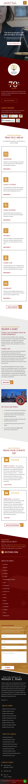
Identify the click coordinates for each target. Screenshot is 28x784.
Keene (4, 600)
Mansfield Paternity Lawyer (9, 755)
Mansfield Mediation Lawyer (9, 751)
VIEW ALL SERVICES (13, 307)
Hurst (4, 594)
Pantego (5, 609)
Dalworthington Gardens (9, 579)
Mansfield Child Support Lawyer (10, 746)
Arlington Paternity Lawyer (8, 727)
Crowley (5, 576)
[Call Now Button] (25, 781)
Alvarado (5, 564)
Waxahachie (6, 615)
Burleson (5, 570)
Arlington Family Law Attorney (9, 708)
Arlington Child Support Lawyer (9, 718)
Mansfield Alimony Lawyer (9, 741)
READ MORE (6, 169)
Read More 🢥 (4, 700)
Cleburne (5, 573)
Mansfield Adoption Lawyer (9, 739)
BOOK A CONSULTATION (14, 43)
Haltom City (6, 591)
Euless (4, 582)
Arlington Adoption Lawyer (8, 711)
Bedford (5, 567)
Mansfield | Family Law (8, 737)
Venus (4, 612)
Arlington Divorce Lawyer (8, 720)
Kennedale (5, 603)
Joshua (5, 597)
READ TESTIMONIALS (9, 100)
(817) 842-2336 (11, 552)
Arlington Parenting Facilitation (9, 724)
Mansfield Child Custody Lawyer (10, 744)
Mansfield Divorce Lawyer (8, 748)
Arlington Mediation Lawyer (8, 722)
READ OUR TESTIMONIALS (12, 525)
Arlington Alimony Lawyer (8, 713)
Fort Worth (6, 585)
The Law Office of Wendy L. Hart (14, 3)
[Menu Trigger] (25, 3)
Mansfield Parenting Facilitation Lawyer (11, 753)
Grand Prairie (6, 588)
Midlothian (6, 606)
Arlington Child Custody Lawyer (9, 715)
